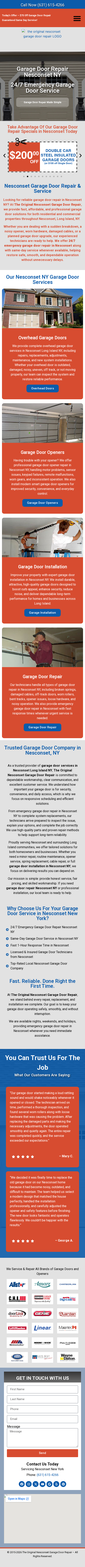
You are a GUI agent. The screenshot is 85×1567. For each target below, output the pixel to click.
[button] (77, 18)
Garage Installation (42, 612)
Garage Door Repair (42, 727)
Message (13, 1426)
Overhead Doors (42, 388)
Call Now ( (42, 5)
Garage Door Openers (42, 503)
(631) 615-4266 (48, 1475)
